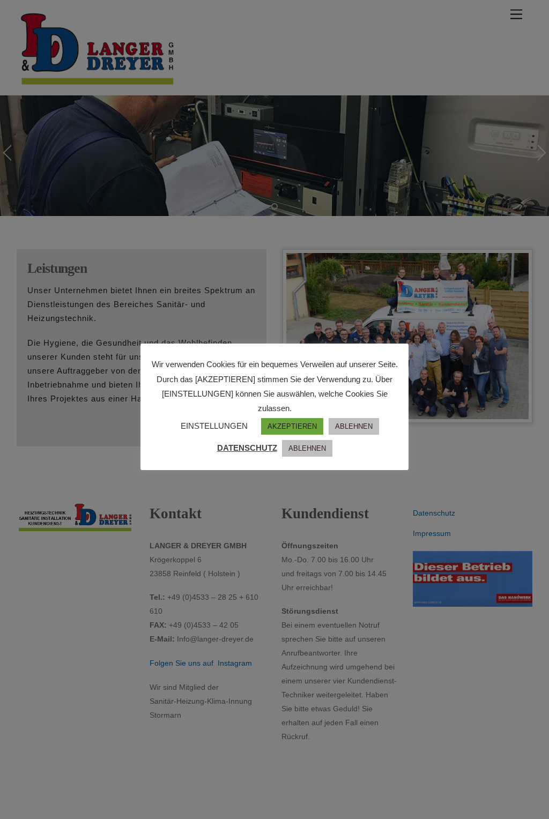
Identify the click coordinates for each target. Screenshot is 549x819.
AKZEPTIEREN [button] (292, 426)
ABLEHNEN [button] (354, 426)
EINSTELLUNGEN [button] (214, 425)
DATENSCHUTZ (247, 447)
